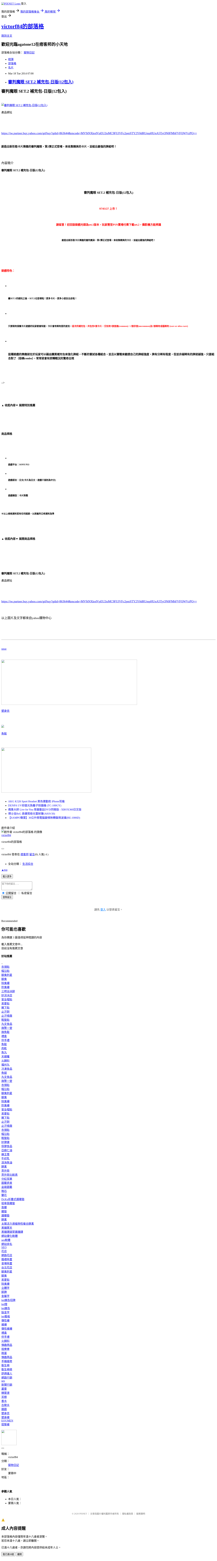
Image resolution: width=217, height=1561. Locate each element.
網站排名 (6, 1244)
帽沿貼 (5, 970)
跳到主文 (6, 35)
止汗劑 (5, 1011)
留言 (32, 854)
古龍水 (5, 1405)
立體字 (5, 1287)
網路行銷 (6, 1377)
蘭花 (4, 1195)
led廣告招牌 (8, 1300)
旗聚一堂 (6, 1028)
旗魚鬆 (5, 1032)
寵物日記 (29, 52)
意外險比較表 (9, 1174)
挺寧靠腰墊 (8, 1203)
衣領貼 (5, 966)
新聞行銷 (6, 1384)
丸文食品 (6, 1023)
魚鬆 (4, 733)
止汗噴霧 (6, 1015)
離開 (19, 1554)
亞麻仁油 (6, 1150)
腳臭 (4, 979)
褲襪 (4, 1324)
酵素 (4, 1166)
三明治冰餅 (8, 991)
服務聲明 (140, 1513)
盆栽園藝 (6, 1187)
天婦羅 (5, 1056)
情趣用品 (6, 1345)
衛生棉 (5, 1365)
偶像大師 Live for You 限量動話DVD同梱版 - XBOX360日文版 (44, 809)
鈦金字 (5, 1312)
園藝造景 (6, 1182)
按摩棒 (5, 1349)
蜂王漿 (5, 1154)
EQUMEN (7, 1420)
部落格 (12, 63)
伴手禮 (5, 1040)
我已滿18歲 (8, 1554)
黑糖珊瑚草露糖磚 (12, 1231)
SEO (4, 1247)
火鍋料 (5, 1060)
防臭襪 (5, 987)
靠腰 (4, 1207)
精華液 (5, 1392)
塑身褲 (5, 1417)
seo (3, 1380)
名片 (11, 67)
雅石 (4, 1191)
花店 (4, 1251)
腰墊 (4, 1211)
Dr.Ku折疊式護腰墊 (12, 1199)
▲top (4, 869)
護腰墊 (5, 1215)
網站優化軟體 (9, 1235)
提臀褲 (5, 1424)
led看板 (5, 1316)
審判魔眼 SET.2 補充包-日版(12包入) (40, 82)
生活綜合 (27, 863)
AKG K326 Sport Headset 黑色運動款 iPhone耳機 (36, 801)
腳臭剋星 (6, 975)
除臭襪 (5, 983)
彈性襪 (5, 1320)
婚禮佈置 (6, 1259)
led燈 (4, 1304)
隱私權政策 (127, 1513)
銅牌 (4, 1292)
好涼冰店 (6, 995)
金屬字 (5, 1296)
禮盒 (4, 1036)
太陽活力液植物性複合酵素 (17, 1223)
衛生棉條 (6, 1369)
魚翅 (4, 1072)
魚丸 (4, 1052)
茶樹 (4, 1397)
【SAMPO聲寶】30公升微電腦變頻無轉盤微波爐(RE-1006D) (44, 817)
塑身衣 (5, 710)
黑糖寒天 (6, 1227)
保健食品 (6, 1146)
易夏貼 (5, 1003)
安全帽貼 (6, 999)
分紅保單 (6, 1178)
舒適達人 (6, 1373)
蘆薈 (4, 1388)
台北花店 (6, 1267)
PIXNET (83, 1513)
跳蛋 (4, 1353)
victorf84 (6, 835)
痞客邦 (25, 854)
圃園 (4, 1409)
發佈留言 (7, 897)
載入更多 (7, 876)
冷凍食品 (6, 1068)
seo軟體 (5, 1240)
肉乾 (4, 1048)
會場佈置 (6, 1263)
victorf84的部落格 (22, 26)
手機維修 (6, 1361)
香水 (4, 1401)
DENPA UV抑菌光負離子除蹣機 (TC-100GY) (34, 805)
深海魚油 (6, 1162)
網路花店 (6, 1255)
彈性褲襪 (6, 1328)
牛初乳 (5, 1158)
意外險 (5, 1170)
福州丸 (5, 1064)
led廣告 (5, 1308)
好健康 (5, 1142)
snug (3, 648)
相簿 (11, 59)
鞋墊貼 (5, 1019)
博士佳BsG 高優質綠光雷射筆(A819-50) (31, 813)
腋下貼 (5, 1007)
